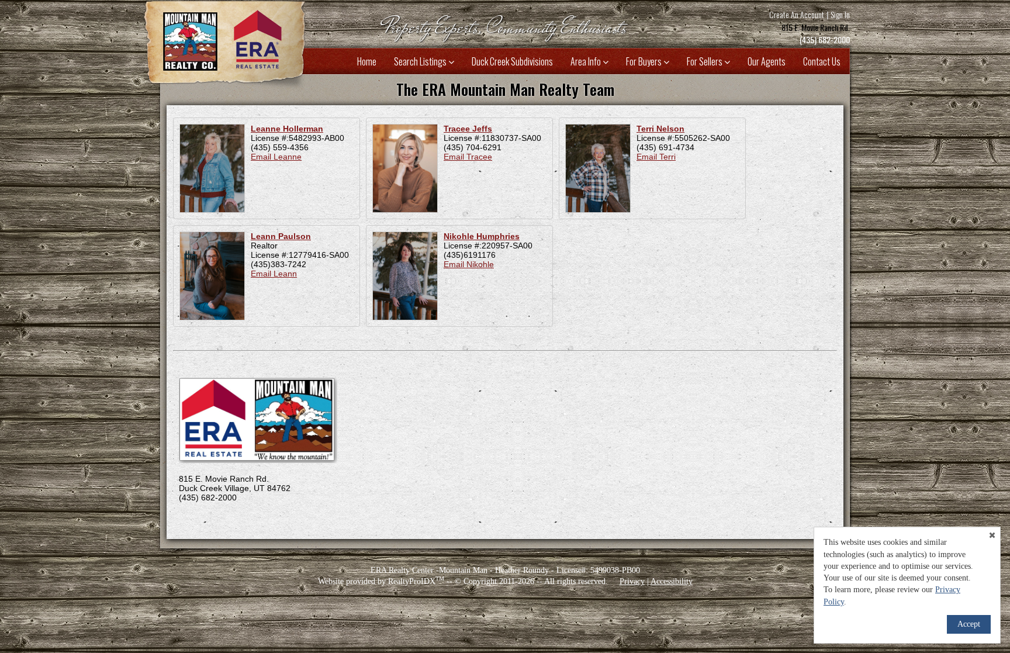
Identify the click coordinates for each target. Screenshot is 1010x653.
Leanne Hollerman (287, 128)
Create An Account (796, 14)
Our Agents (767, 61)
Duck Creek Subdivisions (512, 61)
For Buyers (644, 61)
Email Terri (656, 156)
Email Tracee (468, 156)
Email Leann (274, 273)
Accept (968, 624)
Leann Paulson (281, 236)
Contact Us (821, 61)
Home (366, 61)
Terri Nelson (660, 128)
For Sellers (705, 61)
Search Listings (421, 61)
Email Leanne (276, 156)
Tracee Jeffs (468, 128)
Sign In (840, 14)
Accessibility (672, 581)
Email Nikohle (469, 264)
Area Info (586, 61)
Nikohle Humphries (482, 236)
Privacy (632, 581)
